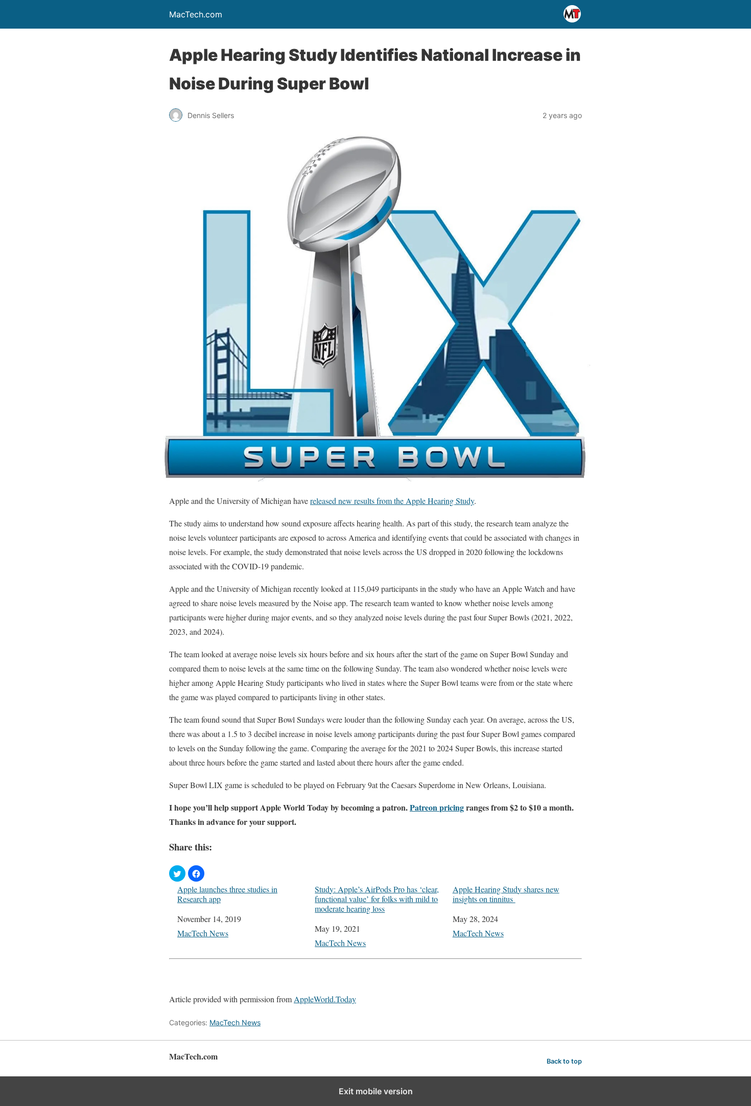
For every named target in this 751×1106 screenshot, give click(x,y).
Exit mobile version (376, 1091)
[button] (177, 873)
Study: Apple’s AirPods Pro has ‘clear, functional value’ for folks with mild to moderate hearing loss (377, 899)
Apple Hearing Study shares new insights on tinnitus (506, 894)
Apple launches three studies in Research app (227, 894)
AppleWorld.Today (325, 999)
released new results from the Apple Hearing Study (392, 500)
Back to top (564, 1061)
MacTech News (202, 933)
